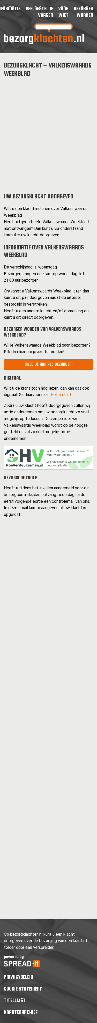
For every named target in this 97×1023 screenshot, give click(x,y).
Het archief (61, 394)
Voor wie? (63, 11)
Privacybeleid (18, 977)
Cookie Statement (23, 989)
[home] (44, 42)
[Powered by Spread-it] (22, 965)
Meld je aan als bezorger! (48, 364)
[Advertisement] (48, 130)
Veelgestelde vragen (39, 11)
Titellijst (15, 1000)
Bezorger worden (83, 11)
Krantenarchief (21, 1012)
